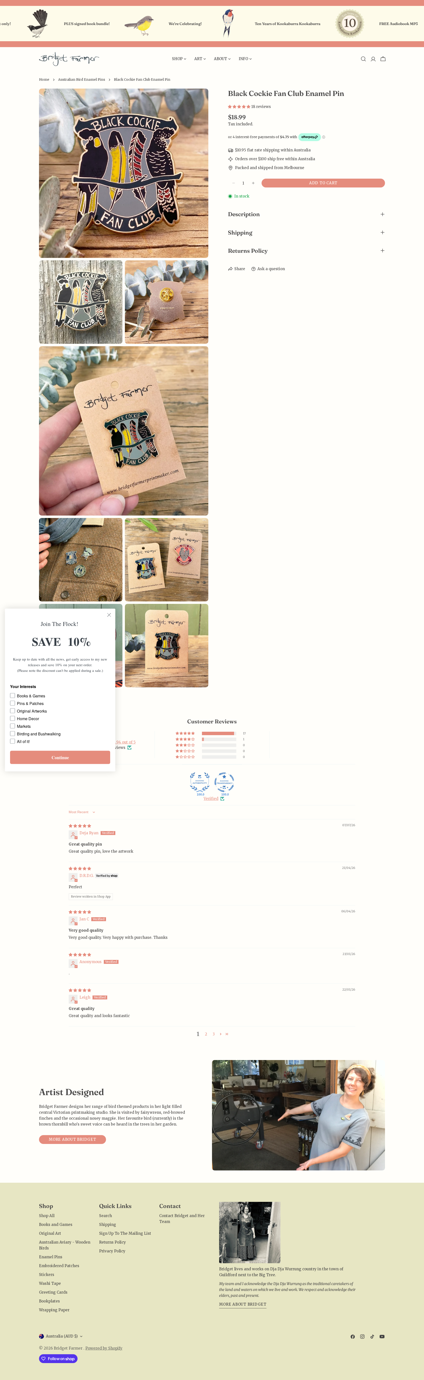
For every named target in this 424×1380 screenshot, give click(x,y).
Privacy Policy (112, 1251)
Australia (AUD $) (62, 1336)
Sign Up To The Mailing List (125, 1233)
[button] (239, 106)
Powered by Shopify (103, 1348)
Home (44, 80)
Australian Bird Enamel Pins (81, 80)
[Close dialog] (109, 615)
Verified (211, 798)
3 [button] (214, 1034)
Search (105, 1215)
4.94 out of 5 (124, 742)
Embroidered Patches (59, 1265)
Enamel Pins (50, 1257)
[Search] (363, 59)
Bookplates (49, 1301)
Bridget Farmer (68, 1348)
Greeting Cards (53, 1292)
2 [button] (206, 1034)
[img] (80, 825)
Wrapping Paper (54, 1310)
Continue (60, 757)
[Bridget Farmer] (88, 23)
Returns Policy (112, 1242)
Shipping (107, 1224)
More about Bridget (72, 1139)
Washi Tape (50, 1283)
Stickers (46, 1274)
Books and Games (55, 1224)
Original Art (50, 1233)
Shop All (46, 1215)
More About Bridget (242, 1304)
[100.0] (200, 782)
